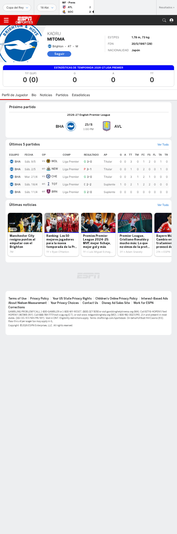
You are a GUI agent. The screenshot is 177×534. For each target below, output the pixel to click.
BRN (54, 191)
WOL (54, 161)
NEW (55, 168)
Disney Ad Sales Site (116, 303)
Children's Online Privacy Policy (116, 298)
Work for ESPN (143, 303)
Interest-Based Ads (154, 298)
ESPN (24, 20)
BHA (18, 161)
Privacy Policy (39, 298)
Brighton (58, 46)
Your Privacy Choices (64, 303)
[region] (88, 174)
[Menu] (6, 20)
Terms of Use (17, 298)
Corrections (16, 307)
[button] (164, 20)
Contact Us (90, 303)
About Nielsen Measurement (27, 303)
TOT (54, 184)
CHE (54, 176)
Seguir (59, 54)
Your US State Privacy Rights (72, 298)
